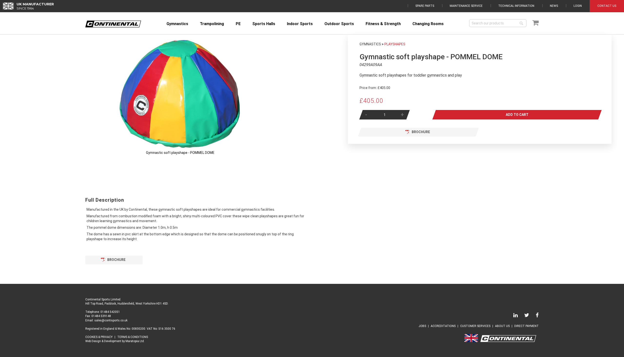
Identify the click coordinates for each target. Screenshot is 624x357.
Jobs (422, 326)
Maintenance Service (466, 6)
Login (578, 6)
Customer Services (475, 326)
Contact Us (606, 6)
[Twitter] (523, 316)
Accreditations (443, 326)
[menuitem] (177, 23)
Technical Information (516, 6)
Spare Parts (424, 6)
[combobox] (497, 23)
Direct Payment (526, 326)
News (554, 6)
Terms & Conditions (132, 337)
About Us (502, 326)
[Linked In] (512, 316)
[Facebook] (534, 316)
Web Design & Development (103, 341)
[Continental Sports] (113, 24)
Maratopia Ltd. (135, 341)
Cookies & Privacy (99, 337)
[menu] (315, 23)
